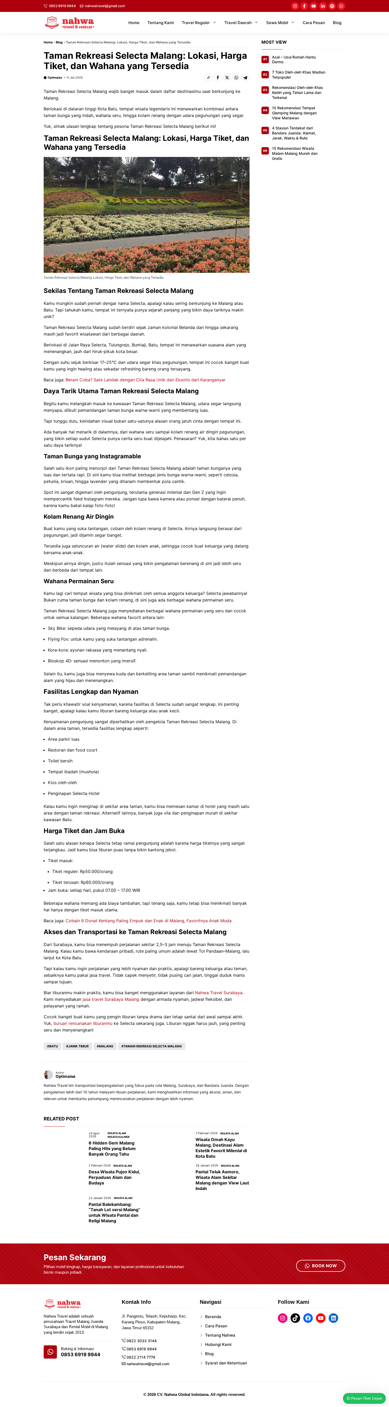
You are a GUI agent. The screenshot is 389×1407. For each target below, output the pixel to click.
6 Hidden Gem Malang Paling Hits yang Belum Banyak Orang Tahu (112, 1148)
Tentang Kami (160, 22)
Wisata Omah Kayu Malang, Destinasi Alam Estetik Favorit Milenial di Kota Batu (221, 1148)
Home (133, 22)
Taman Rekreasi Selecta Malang (153, 1046)
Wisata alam (116, 1133)
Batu (53, 1046)
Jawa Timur (78, 1046)
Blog (337, 22)
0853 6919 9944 (62, 6)
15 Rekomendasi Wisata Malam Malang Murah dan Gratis (295, 153)
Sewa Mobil (277, 22)
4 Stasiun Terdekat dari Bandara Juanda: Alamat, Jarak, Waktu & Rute (294, 133)
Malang (106, 1046)
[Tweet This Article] (227, 78)
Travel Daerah (238, 22)
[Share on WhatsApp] (236, 78)
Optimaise (55, 77)
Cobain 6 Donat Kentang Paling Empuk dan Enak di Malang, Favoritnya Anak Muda (149, 920)
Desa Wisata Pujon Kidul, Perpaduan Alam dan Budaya (114, 1177)
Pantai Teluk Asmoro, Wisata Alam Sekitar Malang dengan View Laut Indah (222, 1180)
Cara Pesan (314, 22)
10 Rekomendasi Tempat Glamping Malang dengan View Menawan (294, 113)
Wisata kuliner (118, 1136)
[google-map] (50, 1352)
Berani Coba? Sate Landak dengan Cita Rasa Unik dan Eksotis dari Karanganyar (145, 379)
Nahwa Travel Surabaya (218, 992)
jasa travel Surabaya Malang (111, 999)
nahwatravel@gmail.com (105, 6)
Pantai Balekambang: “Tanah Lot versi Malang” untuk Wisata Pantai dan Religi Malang (114, 1212)
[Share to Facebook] (218, 78)
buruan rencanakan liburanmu (82, 1023)
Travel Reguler (196, 22)
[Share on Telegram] (246, 78)
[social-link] (295, 6)
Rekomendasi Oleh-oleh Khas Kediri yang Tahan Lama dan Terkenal (297, 92)
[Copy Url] (208, 78)
